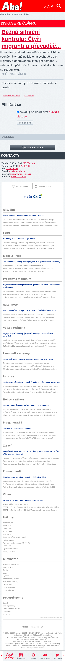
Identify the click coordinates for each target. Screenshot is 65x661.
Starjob (5, 603)
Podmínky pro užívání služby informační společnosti (32, 641)
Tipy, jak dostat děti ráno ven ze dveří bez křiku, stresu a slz (25, 294)
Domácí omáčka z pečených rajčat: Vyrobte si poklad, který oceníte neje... (30, 392)
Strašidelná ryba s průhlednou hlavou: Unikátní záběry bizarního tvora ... (29, 484)
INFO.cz (41, 216)
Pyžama (6, 576)
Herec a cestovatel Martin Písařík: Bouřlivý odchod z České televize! (28, 268)
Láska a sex (57, 658)
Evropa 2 (6, 614)
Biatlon (21, 239)
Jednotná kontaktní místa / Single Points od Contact (40, 646)
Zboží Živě (7, 526)
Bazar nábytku (8, 590)
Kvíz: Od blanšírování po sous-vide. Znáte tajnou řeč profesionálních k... (29, 389)
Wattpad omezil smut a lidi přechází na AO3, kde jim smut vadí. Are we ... (29, 432)
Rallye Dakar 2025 (27, 311)
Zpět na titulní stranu (33, 147)
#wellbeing (19, 428)
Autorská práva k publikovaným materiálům (32, 639)
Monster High (8, 567)
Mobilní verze (44, 186)
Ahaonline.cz (6, 14)
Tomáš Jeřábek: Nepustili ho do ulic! (16, 504)
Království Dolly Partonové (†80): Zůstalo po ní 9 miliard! (23, 271)
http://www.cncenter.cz (20, 174)
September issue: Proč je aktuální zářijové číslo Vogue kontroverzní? (28, 438)
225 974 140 (29, 163)
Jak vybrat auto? (9, 551)
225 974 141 (12, 168)
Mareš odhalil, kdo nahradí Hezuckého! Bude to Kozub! (23, 266)
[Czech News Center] (37, 196)
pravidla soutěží (18, 176)
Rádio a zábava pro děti (11, 609)
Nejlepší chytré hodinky (13, 334)
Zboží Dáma (7, 531)
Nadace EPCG (47, 359)
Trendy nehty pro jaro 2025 (28, 262)
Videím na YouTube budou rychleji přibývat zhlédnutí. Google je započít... (29, 340)
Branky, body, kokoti (22, 500)
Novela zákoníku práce (29, 359)
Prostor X (7, 500)
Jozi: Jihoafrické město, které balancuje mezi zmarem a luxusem (26, 409)
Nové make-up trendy (50, 262)
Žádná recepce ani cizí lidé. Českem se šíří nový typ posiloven (26, 363)
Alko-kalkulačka (10, 311)
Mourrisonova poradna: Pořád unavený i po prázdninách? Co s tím (27, 481)
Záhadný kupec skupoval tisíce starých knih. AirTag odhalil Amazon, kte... (30, 369)
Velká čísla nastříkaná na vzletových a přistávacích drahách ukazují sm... (30, 343)
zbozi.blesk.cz (8, 534)
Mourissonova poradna (13, 477)
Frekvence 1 (7, 611)
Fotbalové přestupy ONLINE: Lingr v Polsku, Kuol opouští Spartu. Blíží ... (29, 243)
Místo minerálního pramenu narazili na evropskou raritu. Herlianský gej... (29, 415)
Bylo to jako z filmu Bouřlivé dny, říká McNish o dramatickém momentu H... (30, 320)
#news (28, 428)
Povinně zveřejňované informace (33, 648)
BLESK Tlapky (9, 405)
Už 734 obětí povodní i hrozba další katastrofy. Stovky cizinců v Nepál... (29, 220)
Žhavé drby (21, 658)
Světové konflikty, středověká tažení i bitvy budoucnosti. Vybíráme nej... (29, 346)
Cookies (39, 643)
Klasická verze (22, 186)
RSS (42, 627)
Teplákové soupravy (10, 581)
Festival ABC (40, 477)
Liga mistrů (30, 239)
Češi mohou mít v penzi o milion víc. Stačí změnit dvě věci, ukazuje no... (29, 366)
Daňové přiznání (10, 359)
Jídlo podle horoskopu (50, 382)
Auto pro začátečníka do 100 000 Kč (16, 543)
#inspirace (8, 428)
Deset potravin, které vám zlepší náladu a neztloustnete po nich (26, 461)
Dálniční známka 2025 (46, 311)
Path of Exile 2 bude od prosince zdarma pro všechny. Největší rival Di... (29, 487)
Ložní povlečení (9, 587)
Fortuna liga (37, 500)
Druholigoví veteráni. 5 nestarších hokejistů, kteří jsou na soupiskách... (29, 248)
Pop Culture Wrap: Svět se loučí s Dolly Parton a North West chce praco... (30, 435)
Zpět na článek (13, 74)
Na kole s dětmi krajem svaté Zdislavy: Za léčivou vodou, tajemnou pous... (30, 291)
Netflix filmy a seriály (40, 405)
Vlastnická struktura (12, 646)
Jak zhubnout (9, 262)
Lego (5, 573)
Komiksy (29, 477)
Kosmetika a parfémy (11, 579)
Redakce (34, 627)
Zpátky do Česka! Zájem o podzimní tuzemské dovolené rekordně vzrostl (30, 412)
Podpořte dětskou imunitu (14, 451)
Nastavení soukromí (51, 643)
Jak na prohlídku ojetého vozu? (14, 537)
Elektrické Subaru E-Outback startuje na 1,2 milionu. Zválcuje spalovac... (29, 317)
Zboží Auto (7, 546)
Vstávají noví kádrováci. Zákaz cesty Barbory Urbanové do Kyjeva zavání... (31, 225)
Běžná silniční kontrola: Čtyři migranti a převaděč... (31, 39)
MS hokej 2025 (9, 239)
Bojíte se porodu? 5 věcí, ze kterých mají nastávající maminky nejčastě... (30, 297)
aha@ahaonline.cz (17, 171)
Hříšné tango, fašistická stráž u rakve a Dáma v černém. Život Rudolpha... (30, 222)
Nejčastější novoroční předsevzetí (18, 285)
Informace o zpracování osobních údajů (19, 643)
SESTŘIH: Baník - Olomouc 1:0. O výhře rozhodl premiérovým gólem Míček (31, 507)
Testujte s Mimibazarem (11, 564)
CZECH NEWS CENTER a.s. (33, 633)
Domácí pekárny (32, 382)
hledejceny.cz (8, 523)
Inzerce (24, 627)
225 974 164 (25, 166)
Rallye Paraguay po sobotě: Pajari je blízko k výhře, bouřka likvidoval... (29, 314)
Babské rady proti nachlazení (40, 451)
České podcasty (9, 606)
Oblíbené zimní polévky (13, 382)
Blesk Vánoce (9, 216)
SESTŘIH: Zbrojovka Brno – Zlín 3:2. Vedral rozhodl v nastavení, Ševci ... (30, 510)
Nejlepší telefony (32, 334)
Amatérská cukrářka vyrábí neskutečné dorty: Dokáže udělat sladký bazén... (31, 386)
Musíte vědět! (45, 658)
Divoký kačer (23, 405)
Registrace (29, 96)
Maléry (33, 658)
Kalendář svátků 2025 (26, 216)
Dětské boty (7, 584)
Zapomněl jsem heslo (11, 96)
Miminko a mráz (41, 285)
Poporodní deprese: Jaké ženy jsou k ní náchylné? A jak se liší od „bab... (29, 464)
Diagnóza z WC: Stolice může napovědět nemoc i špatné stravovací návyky (31, 458)
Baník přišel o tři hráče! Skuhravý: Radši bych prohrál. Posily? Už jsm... (29, 245)
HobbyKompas (8, 540)
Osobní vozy (8, 528)
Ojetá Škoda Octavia (10, 549)
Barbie (5, 570)
